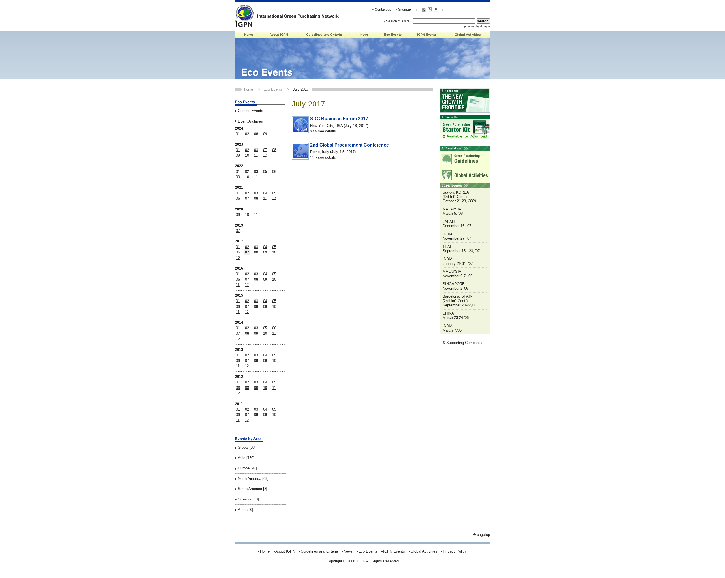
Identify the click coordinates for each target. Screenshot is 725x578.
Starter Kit (465, 127)
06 (274, 171)
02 (247, 134)
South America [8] (252, 489)
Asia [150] (246, 458)
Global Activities (468, 34)
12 (265, 155)
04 (265, 193)
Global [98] (247, 447)
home (248, 89)
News (364, 34)
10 (247, 155)
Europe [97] (247, 468)
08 (256, 134)
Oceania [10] (248, 499)
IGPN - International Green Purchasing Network (287, 15)
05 (265, 171)
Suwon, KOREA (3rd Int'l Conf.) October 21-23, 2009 (459, 196)
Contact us (383, 10)
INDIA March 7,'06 (452, 328)
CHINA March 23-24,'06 (456, 315)
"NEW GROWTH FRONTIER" (465, 100)
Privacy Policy (455, 551)
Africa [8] (245, 510)
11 (256, 155)
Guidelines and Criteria (324, 34)
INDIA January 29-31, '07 (458, 261)
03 (256, 150)
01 (238, 134)
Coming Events (250, 111)
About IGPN (279, 34)
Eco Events (392, 34)
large (436, 9)
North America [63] (253, 478)
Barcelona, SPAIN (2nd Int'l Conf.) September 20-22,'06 (459, 300)
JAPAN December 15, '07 (457, 224)
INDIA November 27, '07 (457, 236)
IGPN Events (427, 34)
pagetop (483, 534)
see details (327, 131)
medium (430, 9)
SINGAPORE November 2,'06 (455, 286)
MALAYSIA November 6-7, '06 (457, 273)
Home (248, 34)
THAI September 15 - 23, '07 (461, 248)
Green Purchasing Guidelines (465, 159)
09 (265, 134)
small (424, 9)
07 (265, 150)
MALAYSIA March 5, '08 (453, 211)
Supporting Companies (464, 343)
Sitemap (404, 10)
